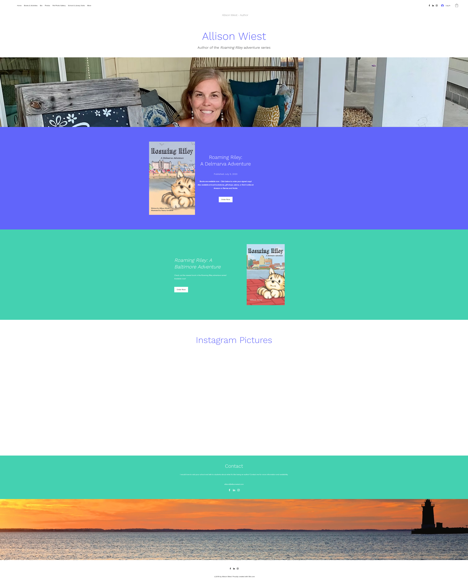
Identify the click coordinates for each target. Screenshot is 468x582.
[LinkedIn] (433, 5)
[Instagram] (436, 5)
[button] (456, 5)
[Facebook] (429, 5)
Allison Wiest (229, 15)
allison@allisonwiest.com (234, 484)
